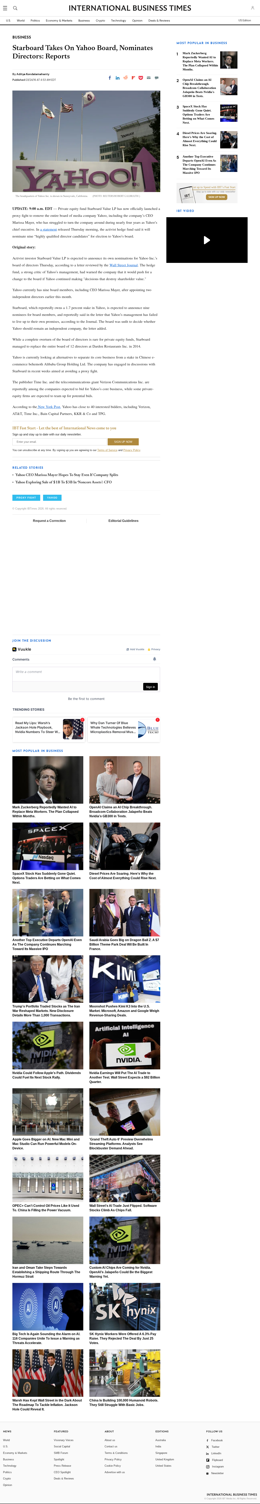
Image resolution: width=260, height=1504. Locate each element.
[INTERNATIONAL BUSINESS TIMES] (130, 8)
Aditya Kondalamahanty (32, 74)
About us (110, 1440)
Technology (118, 20)
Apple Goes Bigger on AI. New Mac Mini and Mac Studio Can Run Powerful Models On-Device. (46, 1144)
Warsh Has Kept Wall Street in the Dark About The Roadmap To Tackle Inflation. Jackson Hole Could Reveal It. (47, 1405)
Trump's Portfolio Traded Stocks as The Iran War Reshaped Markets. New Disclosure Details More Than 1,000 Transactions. (46, 1011)
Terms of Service (107, 450)
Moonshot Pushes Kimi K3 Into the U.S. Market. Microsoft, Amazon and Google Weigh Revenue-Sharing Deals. (124, 1011)
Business (84, 20)
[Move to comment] (156, 77)
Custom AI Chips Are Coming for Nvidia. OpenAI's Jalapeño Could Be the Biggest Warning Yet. (120, 1272)
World (21, 20)
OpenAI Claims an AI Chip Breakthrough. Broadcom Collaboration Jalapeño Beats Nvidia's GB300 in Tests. (120, 811)
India (158, 1446)
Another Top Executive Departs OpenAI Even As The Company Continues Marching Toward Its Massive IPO (47, 944)
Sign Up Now (216, 197)
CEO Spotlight (62, 1472)
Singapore (161, 1452)
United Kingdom (164, 1459)
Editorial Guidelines (123, 521)
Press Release (62, 1465)
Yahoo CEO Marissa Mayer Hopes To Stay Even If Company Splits (66, 475)
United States (163, 1465)
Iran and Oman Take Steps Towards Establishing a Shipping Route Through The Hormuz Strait (46, 1272)
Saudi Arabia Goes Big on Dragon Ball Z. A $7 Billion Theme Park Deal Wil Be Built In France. (124, 944)
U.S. (8, 20)
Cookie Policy (113, 1465)
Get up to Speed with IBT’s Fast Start (213, 187)
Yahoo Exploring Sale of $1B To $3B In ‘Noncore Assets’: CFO (63, 482)
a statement (48, 229)
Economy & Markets (59, 20)
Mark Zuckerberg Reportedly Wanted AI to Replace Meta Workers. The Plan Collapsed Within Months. (45, 811)
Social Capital (62, 1446)
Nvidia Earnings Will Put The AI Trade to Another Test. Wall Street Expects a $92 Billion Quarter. (124, 1077)
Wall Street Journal (123, 264)
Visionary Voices (64, 1440)
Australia (160, 1440)
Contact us (111, 1446)
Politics (35, 20)
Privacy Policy (131, 450)
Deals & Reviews (159, 20)
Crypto (100, 20)
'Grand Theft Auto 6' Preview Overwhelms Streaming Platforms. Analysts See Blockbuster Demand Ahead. (121, 1144)
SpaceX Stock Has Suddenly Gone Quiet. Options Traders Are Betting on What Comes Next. (46, 878)
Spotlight (59, 1459)
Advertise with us (115, 1472)
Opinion (137, 20)
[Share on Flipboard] (133, 77)
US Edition (244, 20)
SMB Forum (61, 1452)
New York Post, (49, 406)
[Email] (148, 77)
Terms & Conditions (116, 1452)
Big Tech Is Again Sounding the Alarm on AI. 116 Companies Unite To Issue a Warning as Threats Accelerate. (46, 1338)
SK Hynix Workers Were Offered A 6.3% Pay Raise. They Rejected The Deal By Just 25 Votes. (122, 1338)
